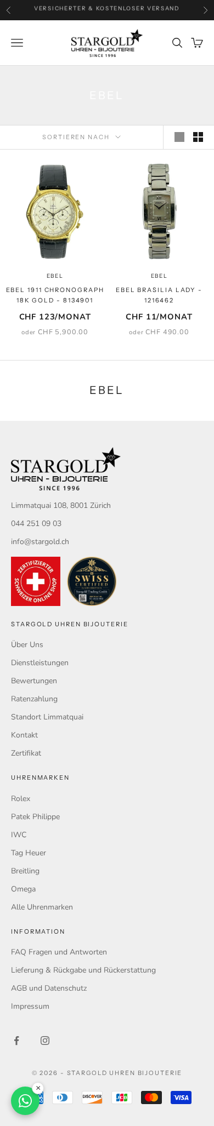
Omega (23, 889)
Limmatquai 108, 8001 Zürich (61, 505)
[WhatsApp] (25, 1101)
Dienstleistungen (40, 663)
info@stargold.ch (40, 541)
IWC (18, 835)
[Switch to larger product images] (179, 136)
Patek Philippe (35, 816)
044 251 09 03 (36, 523)
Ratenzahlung (34, 699)
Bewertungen (34, 681)
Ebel (55, 275)
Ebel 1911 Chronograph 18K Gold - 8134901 (55, 295)
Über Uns (27, 644)
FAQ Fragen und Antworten (59, 952)
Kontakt (24, 735)
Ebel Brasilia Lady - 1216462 (159, 295)
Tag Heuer (28, 853)
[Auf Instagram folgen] (45, 1040)
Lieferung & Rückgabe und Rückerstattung (83, 970)
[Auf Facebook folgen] (16, 1040)
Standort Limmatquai (47, 717)
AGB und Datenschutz (49, 988)
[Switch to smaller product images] (198, 136)
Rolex (20, 798)
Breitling (25, 871)
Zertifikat (26, 753)
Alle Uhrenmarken (42, 907)
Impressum (30, 1006)
